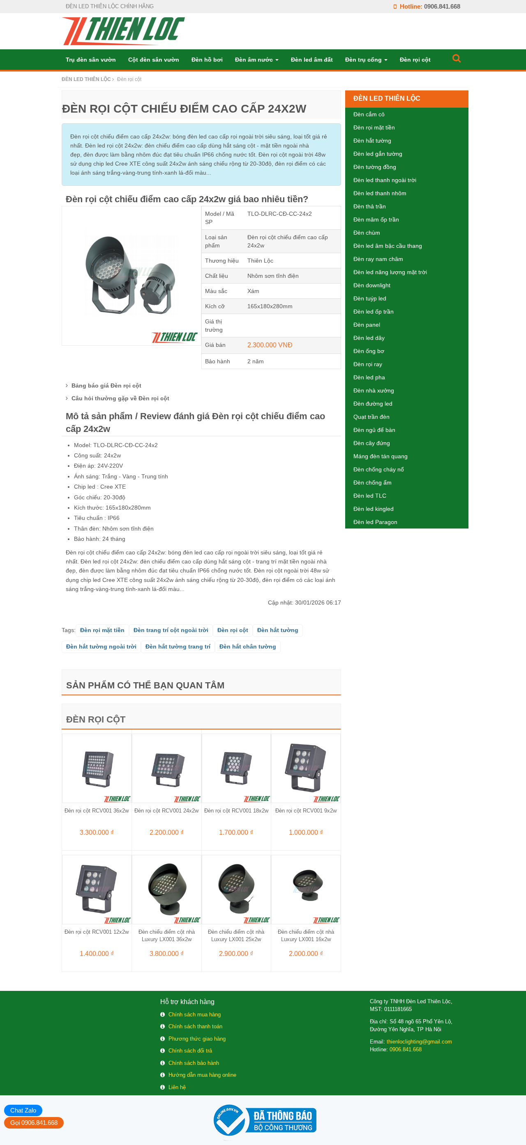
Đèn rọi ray (367, 364)
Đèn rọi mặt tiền (374, 127)
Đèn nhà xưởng (373, 390)
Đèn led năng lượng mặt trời (390, 272)
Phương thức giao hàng (197, 1039)
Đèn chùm (366, 232)
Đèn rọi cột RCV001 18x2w (236, 811)
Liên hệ (177, 1087)
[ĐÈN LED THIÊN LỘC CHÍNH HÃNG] (123, 31)
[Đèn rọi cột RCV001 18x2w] (236, 767)
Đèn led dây (369, 338)
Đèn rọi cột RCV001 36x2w (97, 811)
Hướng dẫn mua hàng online (202, 1075)
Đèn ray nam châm (378, 259)
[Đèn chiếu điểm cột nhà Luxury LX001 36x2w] (166, 889)
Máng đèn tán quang (380, 456)
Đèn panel (366, 324)
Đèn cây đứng (371, 443)
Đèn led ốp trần (373, 311)
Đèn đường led (372, 403)
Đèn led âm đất (312, 59)
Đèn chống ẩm (372, 482)
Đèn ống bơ (368, 351)
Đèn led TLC (369, 495)
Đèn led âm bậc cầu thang (387, 245)
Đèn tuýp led (369, 298)
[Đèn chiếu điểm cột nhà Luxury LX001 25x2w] (236, 889)
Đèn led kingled (373, 509)
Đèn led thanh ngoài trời (384, 180)
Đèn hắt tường (372, 140)
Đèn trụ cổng (364, 59)
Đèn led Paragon (375, 522)
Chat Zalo (23, 1110)
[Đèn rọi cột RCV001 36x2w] (97, 767)
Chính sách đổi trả (190, 1051)
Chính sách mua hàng (194, 1014)
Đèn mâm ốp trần (376, 219)
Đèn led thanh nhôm (379, 193)
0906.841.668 (442, 6)
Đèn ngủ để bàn (374, 430)
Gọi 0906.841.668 (34, 1122)
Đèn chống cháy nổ (378, 469)
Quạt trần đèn (371, 416)
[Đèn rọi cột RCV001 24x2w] (166, 767)
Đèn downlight (371, 285)
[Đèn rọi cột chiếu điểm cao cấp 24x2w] (131, 275)
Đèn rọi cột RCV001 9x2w (306, 811)
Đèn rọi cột (415, 59)
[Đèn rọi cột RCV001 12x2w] (97, 889)
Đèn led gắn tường (377, 153)
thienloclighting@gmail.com (419, 1042)
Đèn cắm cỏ (369, 114)
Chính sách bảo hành (193, 1063)
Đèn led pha (369, 377)
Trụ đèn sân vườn (91, 59)
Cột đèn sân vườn (153, 59)
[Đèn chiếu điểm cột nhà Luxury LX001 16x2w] (306, 889)
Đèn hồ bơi (207, 59)
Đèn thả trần (369, 206)
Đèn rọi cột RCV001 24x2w (166, 811)
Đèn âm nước (255, 59)
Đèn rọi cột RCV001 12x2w (97, 932)
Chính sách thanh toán (195, 1026)
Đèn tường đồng (374, 167)
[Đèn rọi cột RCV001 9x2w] (306, 767)
